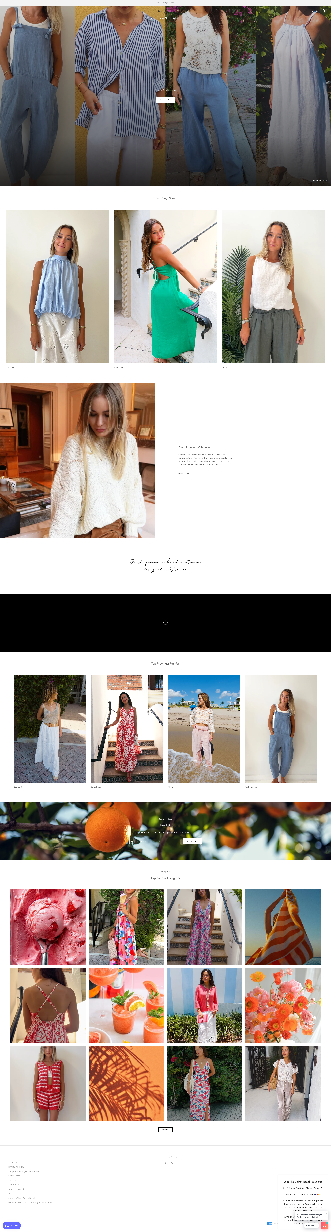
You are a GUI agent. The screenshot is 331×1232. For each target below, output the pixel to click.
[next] (323, 730)
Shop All (163, 18)
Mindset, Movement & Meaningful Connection (30, 1202)
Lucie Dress (118, 367)
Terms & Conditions (17, 1189)
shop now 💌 (165, 100)
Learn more (183, 473)
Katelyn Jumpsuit (251, 787)
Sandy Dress (96, 787)
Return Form (14, 1175)
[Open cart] (323, 10)
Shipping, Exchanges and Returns (24, 1171)
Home (152, 18)
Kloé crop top (173, 787)
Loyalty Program (16, 1166)
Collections (176, 18)
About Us (12, 1162)
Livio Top (225, 367)
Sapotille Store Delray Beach (22, 1198)
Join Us (11, 1193)
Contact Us (13, 1184)
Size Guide (13, 1180)
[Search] (317, 10)
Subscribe (192, 841)
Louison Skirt (19, 787)
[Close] (325, 1178)
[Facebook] (166, 1163)
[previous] (8, 730)
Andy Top (10, 367)
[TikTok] (178, 1163)
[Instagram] (172, 1163)
